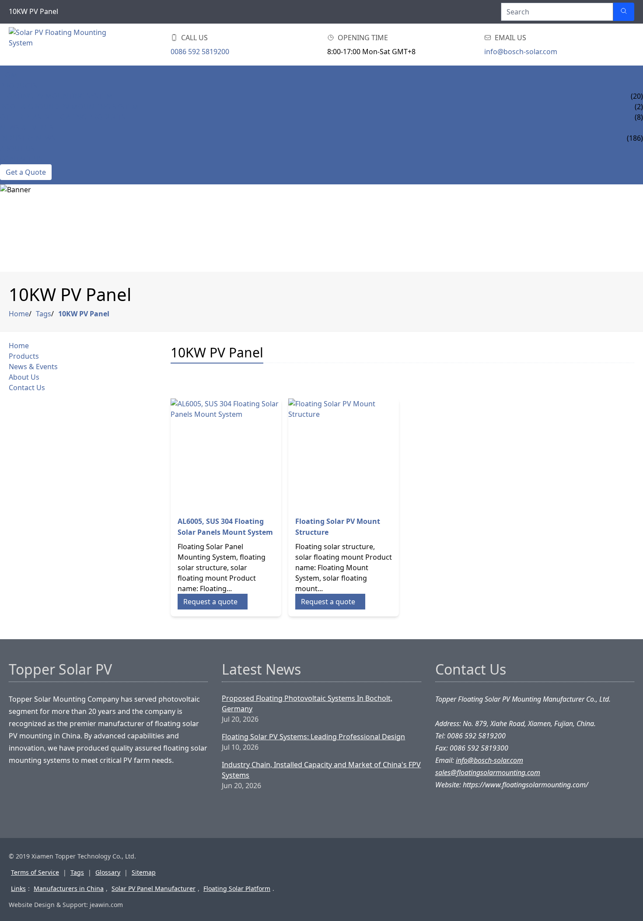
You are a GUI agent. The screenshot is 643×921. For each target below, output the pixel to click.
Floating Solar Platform (236, 888)
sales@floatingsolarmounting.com (487, 772)
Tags (43, 314)
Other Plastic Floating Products (63, 117)
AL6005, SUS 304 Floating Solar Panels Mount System (225, 526)
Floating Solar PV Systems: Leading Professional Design (313, 736)
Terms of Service (35, 872)
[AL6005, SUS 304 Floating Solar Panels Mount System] (226, 453)
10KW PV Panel (83, 314)
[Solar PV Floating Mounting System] (58, 44)
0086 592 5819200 (200, 51)
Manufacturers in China (69, 888)
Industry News (28, 138)
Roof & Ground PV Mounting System (69, 106)
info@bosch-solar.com (520, 51)
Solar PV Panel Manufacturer (154, 888)
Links (18, 888)
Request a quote (210, 601)
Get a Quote (26, 172)
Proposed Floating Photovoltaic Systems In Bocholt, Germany (307, 703)
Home (10, 75)
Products (18, 85)
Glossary (107, 872)
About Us (17, 148)
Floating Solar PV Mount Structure (337, 526)
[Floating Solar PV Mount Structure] (343, 453)
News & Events (27, 127)
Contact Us (21, 159)
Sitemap (144, 872)
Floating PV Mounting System (56, 96)
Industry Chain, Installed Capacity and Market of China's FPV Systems (321, 770)
